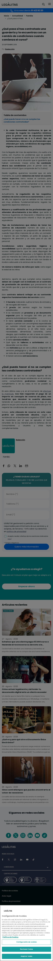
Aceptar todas (26, 956)
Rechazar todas (26, 949)
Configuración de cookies (26, 942)
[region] (26, 933)
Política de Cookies (10, 937)
